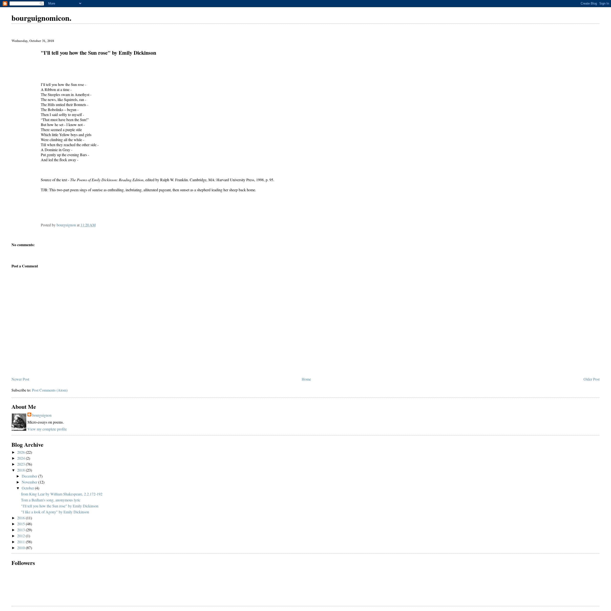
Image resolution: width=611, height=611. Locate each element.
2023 (21, 464)
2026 (21, 452)
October (28, 487)
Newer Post (20, 379)
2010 (21, 547)
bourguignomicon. (41, 17)
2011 (21, 541)
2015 (21, 523)
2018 (21, 470)
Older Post (592, 379)
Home (306, 379)
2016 (21, 517)
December (30, 475)
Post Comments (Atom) (50, 390)
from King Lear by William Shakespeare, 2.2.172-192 (61, 493)
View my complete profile (47, 428)
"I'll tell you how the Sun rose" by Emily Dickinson (59, 505)
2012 (21, 535)
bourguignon (42, 415)
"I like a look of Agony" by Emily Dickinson (55, 511)
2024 (21, 458)
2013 (21, 529)
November (30, 481)
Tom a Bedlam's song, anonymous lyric (50, 499)
